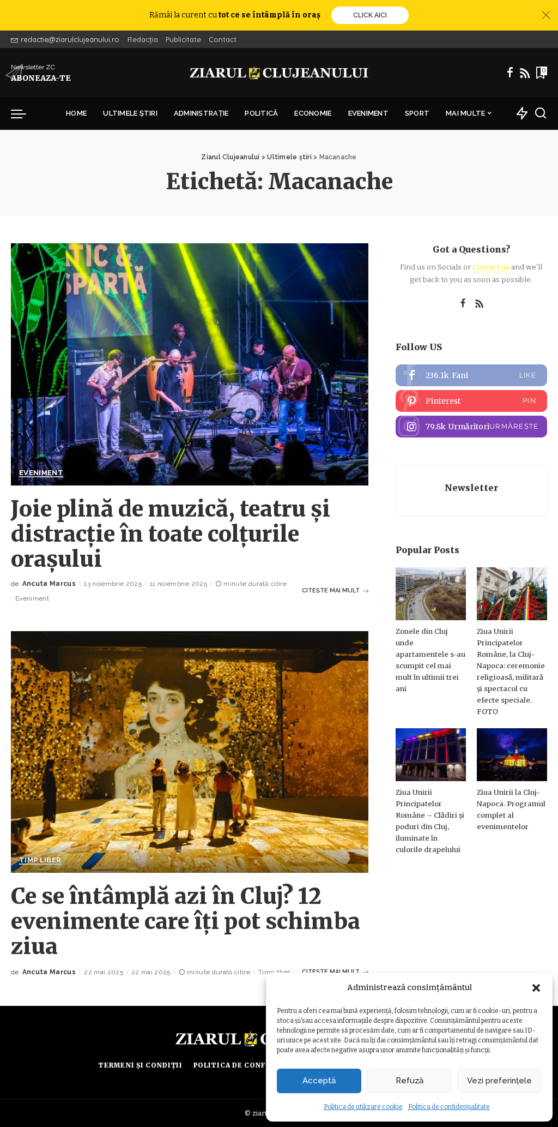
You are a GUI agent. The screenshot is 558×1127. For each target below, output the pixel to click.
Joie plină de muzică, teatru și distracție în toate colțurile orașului (170, 534)
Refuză (409, 1081)
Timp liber (40, 860)
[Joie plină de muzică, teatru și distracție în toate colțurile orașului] (189, 364)
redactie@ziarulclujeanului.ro (70, 39)
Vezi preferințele (499, 1081)
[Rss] (524, 72)
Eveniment (41, 473)
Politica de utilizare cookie (363, 1107)
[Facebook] (510, 72)
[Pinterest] (471, 401)
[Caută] (540, 113)
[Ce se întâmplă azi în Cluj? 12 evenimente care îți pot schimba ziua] (189, 752)
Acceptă (319, 1081)
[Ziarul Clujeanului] (279, 72)
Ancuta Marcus (49, 584)
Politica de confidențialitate (449, 1107)
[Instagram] (471, 426)
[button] (536, 987)
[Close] (546, 15)
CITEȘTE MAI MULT (331, 590)
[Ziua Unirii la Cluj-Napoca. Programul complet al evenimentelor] (512, 754)
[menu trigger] (24, 113)
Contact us (491, 267)
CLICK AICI (370, 15)
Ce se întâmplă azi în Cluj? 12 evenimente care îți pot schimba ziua (185, 921)
